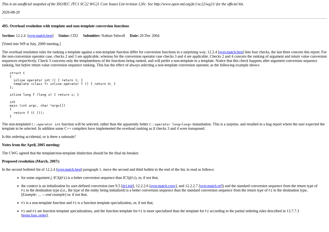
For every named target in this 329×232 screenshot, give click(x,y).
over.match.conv (163, 186)
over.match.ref (211, 186)
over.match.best (40, 36)
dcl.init (127, 186)
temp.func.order (34, 215)
